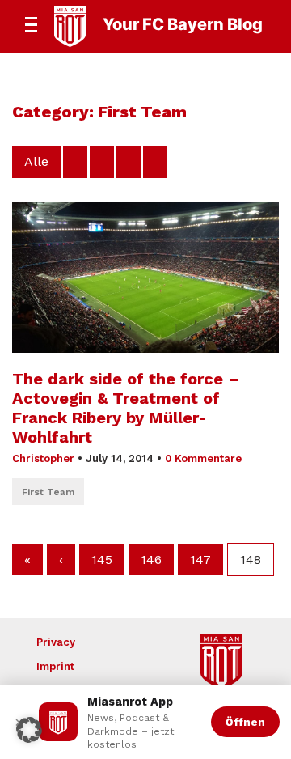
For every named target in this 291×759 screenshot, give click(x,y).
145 (101, 559)
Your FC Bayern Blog (183, 24)
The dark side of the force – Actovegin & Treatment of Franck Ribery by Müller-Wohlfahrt (126, 408)
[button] (29, 730)
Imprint (55, 666)
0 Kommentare (203, 458)
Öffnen (245, 721)
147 (200, 559)
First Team (48, 492)
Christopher (43, 458)
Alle (36, 161)
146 (151, 559)
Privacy (55, 642)
